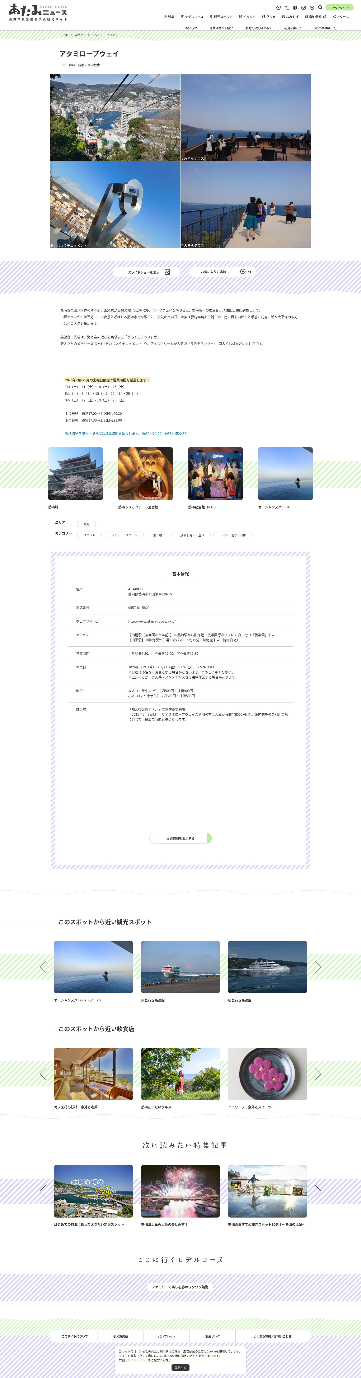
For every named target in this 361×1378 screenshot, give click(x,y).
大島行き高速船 (153, 999)
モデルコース (194, 16)
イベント (249, 16)
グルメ (271, 16)
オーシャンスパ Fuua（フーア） (78, 999)
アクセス (343, 16)
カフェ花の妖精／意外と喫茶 (76, 1106)
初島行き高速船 (240, 999)
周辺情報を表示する (181, 838)
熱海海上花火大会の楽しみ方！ (164, 1224)
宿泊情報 (315, 16)
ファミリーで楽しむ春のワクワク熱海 (180, 1286)
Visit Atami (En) (325, 28)
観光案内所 (120, 1336)
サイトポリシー (138, 1360)
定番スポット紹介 (221, 28)
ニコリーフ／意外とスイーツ (249, 1106)
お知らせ (191, 28)
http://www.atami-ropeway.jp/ (152, 621)
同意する (180, 1367)
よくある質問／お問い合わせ (272, 1336)
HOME (64, 35)
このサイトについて (75, 1336)
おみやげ (292, 16)
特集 (171, 16)
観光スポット (223, 16)
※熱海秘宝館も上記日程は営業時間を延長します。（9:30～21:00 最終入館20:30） (127, 433)
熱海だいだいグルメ (258, 28)
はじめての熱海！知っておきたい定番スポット (89, 1224)
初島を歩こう (293, 28)
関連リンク (212, 1336)
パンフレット (167, 1336)
